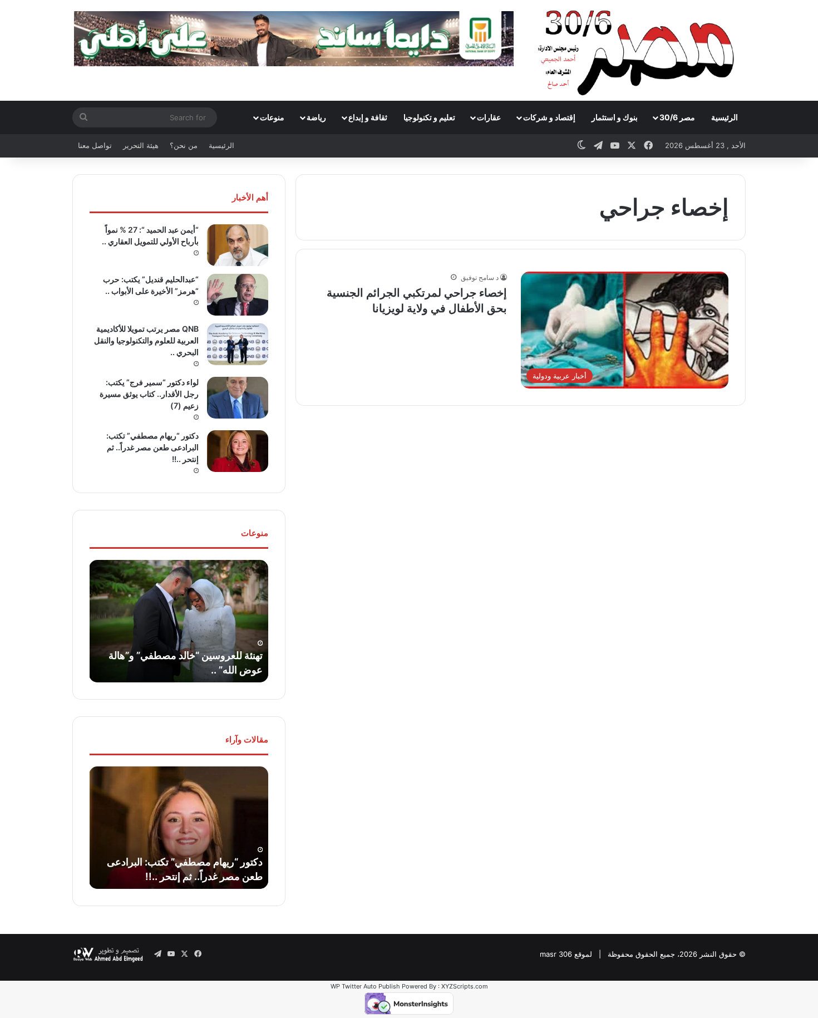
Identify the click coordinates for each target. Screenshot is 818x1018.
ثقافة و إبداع (367, 117)
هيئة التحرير (141, 145)
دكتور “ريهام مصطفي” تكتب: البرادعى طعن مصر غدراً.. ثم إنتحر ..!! (152, 447)
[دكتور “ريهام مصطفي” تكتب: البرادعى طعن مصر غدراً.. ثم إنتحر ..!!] (237, 451)
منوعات (272, 117)
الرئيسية (724, 117)
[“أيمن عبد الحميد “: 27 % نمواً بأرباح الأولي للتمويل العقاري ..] (237, 245)
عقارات (489, 117)
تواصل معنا (95, 145)
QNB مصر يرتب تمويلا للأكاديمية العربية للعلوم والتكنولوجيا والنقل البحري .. (146, 340)
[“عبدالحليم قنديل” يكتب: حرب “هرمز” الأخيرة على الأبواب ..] (237, 295)
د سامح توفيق (480, 277)
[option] (178, 621)
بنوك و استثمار (615, 117)
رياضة (316, 117)
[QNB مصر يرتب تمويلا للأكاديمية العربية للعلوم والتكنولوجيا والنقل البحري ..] (237, 344)
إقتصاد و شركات (549, 117)
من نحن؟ (184, 145)
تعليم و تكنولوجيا (429, 117)
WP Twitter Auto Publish (365, 986)
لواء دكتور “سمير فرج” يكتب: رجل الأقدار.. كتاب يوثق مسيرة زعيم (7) (149, 393)
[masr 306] (639, 50)
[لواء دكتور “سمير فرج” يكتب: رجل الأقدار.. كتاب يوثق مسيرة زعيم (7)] (237, 398)
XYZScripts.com (464, 986)
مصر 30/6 (677, 117)
